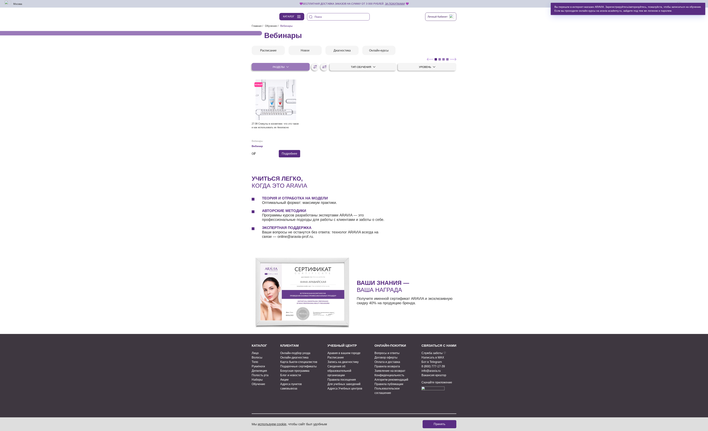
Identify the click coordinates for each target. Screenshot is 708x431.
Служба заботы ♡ (433, 353)
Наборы (257, 379)
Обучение (271, 25)
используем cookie (272, 424)
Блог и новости (290, 375)
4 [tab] (447, 59)
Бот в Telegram (431, 361)
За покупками (395, 3)
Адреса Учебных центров (344, 388)
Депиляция (259, 370)
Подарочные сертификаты (298, 366)
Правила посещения (341, 379)
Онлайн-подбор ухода (295, 353)
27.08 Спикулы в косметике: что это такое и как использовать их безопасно (275, 125)
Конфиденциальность (389, 375)
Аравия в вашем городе (343, 353)
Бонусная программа (294, 370)
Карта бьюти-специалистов (298, 361)
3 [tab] (443, 59)
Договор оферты (386, 357)
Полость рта (260, 375)
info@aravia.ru (431, 370)
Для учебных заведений (343, 384)
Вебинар (257, 146)
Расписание (335, 357)
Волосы (257, 357)
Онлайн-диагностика (294, 357)
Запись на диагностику (343, 361)
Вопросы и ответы (387, 353)
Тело (255, 361)
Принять (439, 424)
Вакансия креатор (433, 375)
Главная (257, 25)
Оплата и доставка (387, 361)
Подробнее (289, 153)
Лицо (255, 353)
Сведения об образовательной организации (339, 371)
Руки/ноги (258, 366)
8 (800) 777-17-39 (433, 366)
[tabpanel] (268, 50)
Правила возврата (387, 366)
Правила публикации (388, 384)
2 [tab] (439, 59)
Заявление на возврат (389, 370)
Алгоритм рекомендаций (391, 379)
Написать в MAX (432, 357)
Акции (284, 379)
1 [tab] (436, 59)
